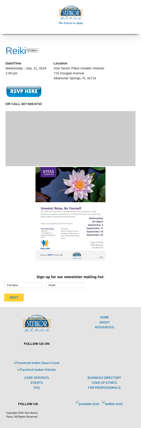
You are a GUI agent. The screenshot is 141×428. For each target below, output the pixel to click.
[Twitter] (34, 351)
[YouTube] (43, 351)
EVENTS (37, 382)
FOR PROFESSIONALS (104, 387)
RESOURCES (104, 327)
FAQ (37, 387)
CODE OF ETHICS (104, 382)
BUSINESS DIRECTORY (104, 377)
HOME (104, 317)
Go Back (32, 50)
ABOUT (104, 322)
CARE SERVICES (36, 377)
